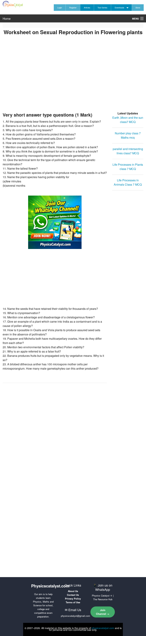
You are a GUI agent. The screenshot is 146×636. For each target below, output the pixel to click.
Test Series (102, 7)
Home (7, 18)
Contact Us (73, 594)
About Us (73, 591)
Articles (87, 7)
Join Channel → (102, 612)
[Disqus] (55, 430)
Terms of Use (73, 602)
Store (137, 7)
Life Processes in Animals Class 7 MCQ (128, 182)
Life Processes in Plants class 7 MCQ (128, 166)
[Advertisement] (73, 78)
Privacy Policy (73, 598)
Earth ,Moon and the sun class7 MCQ (127, 119)
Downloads (119, 7)
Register (73, 7)
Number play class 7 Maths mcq (128, 135)
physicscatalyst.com (103, 628)
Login (59, 7)
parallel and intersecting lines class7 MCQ (128, 151)
